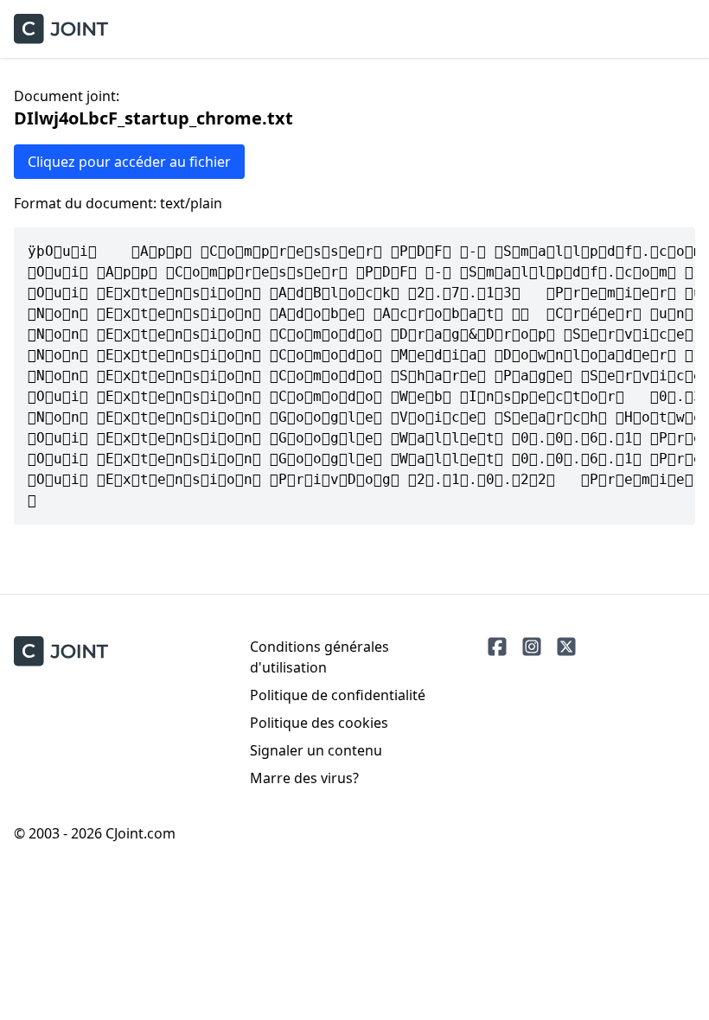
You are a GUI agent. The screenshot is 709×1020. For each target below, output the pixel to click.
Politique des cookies (319, 722)
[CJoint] (61, 651)
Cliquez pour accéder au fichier (129, 161)
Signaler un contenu (316, 750)
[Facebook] (497, 646)
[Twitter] (566, 646)
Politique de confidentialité (337, 694)
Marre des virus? (304, 777)
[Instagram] (531, 646)
